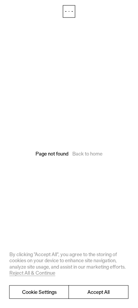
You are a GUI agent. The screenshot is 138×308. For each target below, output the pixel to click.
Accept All (98, 292)
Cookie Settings (39, 292)
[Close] (69, 11)
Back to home (87, 154)
